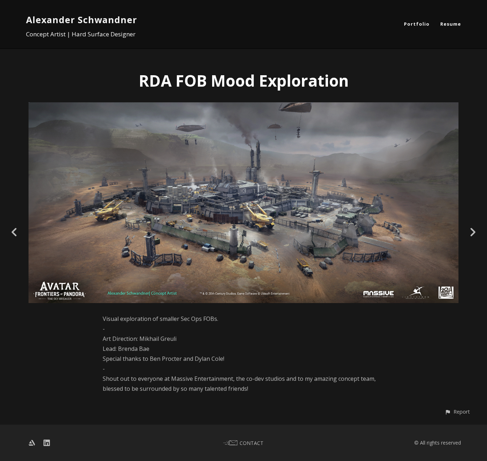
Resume (450, 24)
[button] (457, 411)
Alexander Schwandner (81, 20)
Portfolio (417, 24)
